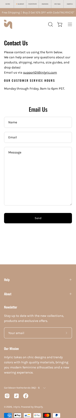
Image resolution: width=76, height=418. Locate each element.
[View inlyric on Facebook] (26, 396)
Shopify (38, 406)
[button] (50, 24)
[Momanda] (45, 4)
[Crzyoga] (57, 4)
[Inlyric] (8, 4)
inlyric (16, 406)
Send (38, 218)
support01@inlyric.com (40, 72)
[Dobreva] (70, 4)
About (7, 293)
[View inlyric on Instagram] (7, 396)
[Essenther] (32, 4)
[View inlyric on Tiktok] (16, 396)
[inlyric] (8, 24)
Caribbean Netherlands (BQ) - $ (22, 387)
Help (7, 279)
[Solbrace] (20, 4)
